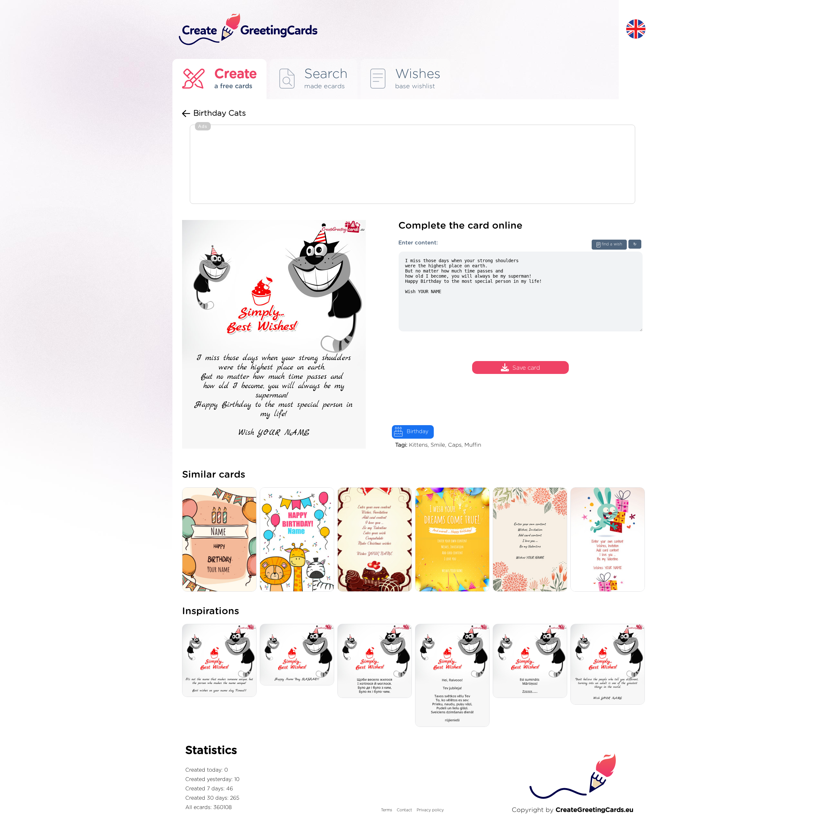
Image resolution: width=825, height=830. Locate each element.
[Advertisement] (412, 165)
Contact (404, 810)
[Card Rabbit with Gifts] (609, 540)
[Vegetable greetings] (531, 540)
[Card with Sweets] (376, 540)
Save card (526, 368)
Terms (386, 810)
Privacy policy (430, 810)
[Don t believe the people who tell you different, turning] (609, 665)
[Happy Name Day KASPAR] (298, 655)
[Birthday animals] (298, 540)
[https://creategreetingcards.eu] (397, 29)
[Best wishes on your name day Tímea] (221, 661)
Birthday (417, 431)
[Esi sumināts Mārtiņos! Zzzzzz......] (531, 661)
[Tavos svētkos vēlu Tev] (454, 676)
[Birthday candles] (221, 540)
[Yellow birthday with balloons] (454, 540)
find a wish (612, 244)
